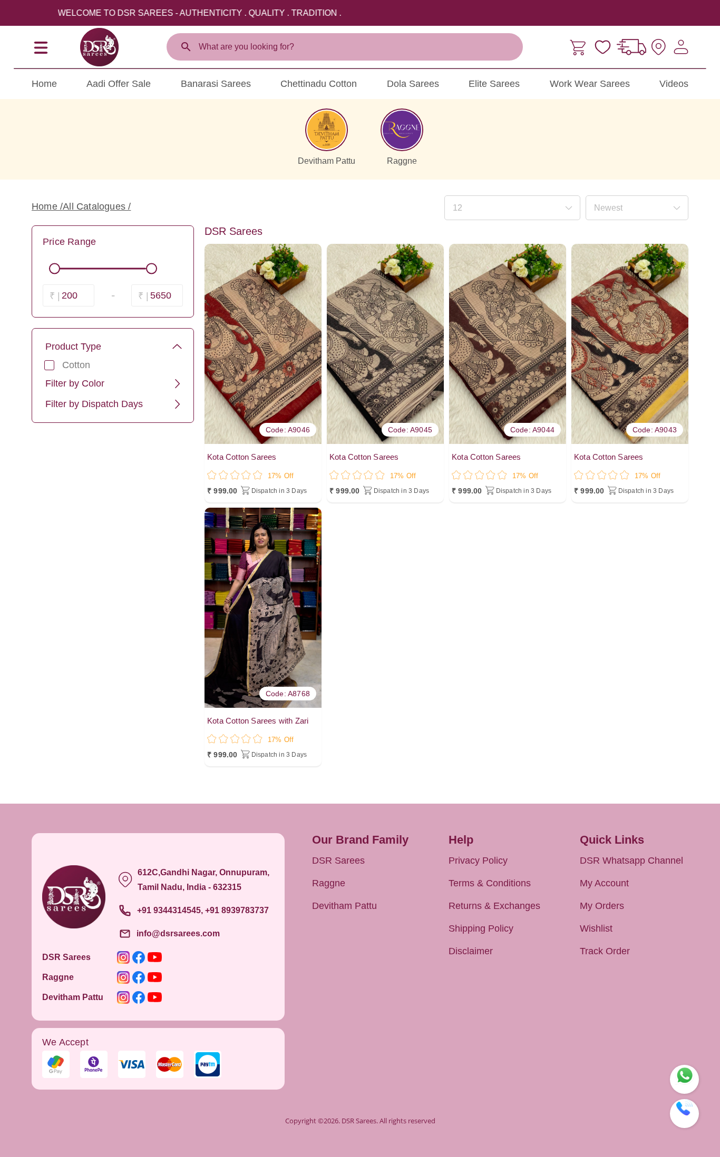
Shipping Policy (481, 928)
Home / (47, 206)
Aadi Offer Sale (118, 83)
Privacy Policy (478, 860)
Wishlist (596, 928)
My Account (604, 883)
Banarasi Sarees (216, 83)
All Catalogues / (97, 206)
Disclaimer (471, 951)
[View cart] (579, 47)
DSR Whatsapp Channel (631, 860)
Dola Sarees (413, 83)
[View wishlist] (602, 47)
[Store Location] (658, 47)
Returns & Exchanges (494, 906)
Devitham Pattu (344, 906)
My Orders (602, 906)
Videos (673, 83)
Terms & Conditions (490, 883)
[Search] (186, 47)
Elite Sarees (494, 83)
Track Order (605, 951)
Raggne (328, 883)
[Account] (681, 47)
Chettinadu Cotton (318, 83)
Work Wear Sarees (590, 83)
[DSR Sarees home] (99, 47)
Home (44, 83)
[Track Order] (631, 47)
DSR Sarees (338, 860)
